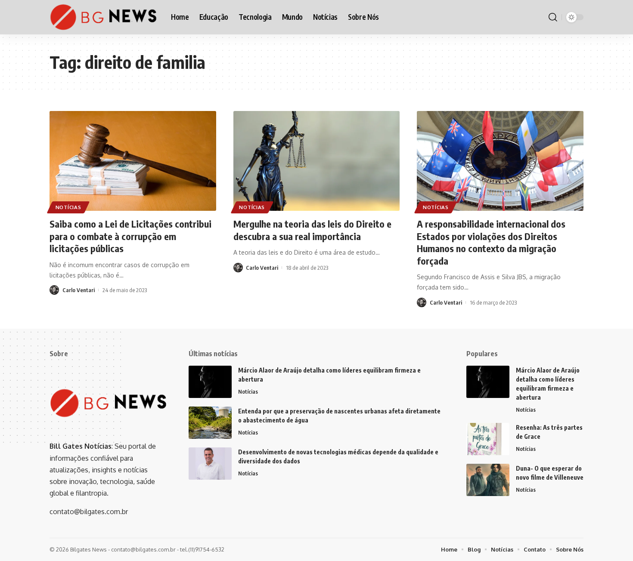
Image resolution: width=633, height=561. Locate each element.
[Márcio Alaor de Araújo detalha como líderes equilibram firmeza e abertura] (210, 382)
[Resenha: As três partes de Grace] (487, 439)
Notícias (68, 207)
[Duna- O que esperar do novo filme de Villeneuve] (487, 480)
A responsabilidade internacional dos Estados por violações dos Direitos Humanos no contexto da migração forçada (491, 242)
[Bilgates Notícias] (103, 17)
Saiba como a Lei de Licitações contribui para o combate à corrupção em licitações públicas (130, 236)
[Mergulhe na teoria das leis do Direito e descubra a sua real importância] (316, 161)
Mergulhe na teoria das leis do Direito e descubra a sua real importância (312, 230)
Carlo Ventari (78, 290)
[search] (553, 17)
